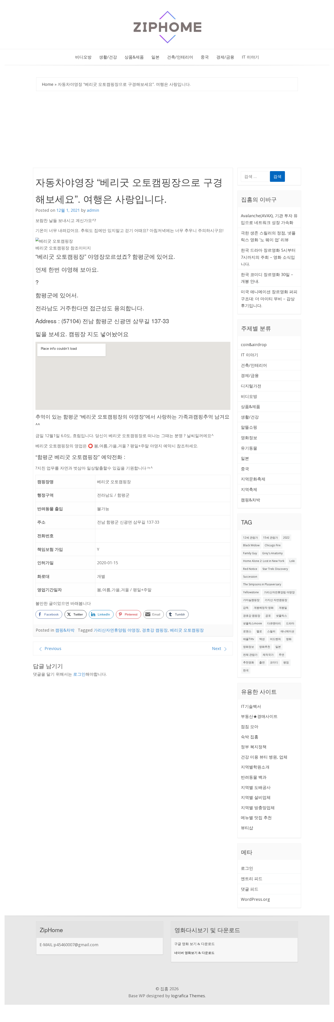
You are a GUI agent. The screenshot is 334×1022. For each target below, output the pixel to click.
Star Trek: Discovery (275, 569)
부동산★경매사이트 (259, 716)
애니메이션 (287, 631)
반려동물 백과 (254, 777)
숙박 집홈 (249, 736)
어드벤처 (275, 639)
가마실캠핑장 (251, 600)
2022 (286, 537)
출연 (262, 662)
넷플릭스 (281, 616)
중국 (205, 57)
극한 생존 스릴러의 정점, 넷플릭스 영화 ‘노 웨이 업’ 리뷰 (268, 236)
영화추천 (264, 647)
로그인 (79, 674)
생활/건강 (108, 57)
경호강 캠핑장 (155, 630)
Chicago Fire (273, 545)
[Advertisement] (167, 128)
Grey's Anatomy (272, 553)
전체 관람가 (250, 655)
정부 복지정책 (254, 746)
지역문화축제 (253, 479)
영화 (289, 639)
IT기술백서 (251, 706)
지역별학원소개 (255, 767)
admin (93, 210)
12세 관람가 (250, 537)
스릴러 (271, 631)
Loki (292, 561)
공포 (268, 616)
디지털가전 (251, 386)
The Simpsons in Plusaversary (262, 584)
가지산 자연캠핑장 (276, 600)
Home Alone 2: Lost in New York (263, 561)
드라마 (290, 623)
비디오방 (83, 57)
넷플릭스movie (252, 623)
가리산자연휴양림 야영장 (117, 630)
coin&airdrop (254, 344)
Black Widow (251, 545)
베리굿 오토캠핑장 (187, 630)
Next (216, 648)
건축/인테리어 (180, 57)
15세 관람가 (270, 537)
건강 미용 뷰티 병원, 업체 (264, 757)
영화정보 (249, 437)
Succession (250, 577)
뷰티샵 (247, 827)
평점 (286, 662)
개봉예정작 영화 (264, 608)
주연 (281, 655)
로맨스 (247, 631)
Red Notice (250, 569)
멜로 (259, 631)
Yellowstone (251, 592)
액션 (262, 639)
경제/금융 (225, 57)
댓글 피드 (249, 889)
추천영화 (248, 662)
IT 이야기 (250, 57)
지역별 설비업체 (256, 797)
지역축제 (249, 489)
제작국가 (268, 655)
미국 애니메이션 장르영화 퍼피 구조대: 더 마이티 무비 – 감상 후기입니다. (269, 298)
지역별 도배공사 (256, 787)
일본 (155, 57)
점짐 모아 (249, 726)
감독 (246, 608)
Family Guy (250, 553)
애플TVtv (248, 639)
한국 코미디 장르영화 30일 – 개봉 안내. (267, 278)
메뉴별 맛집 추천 (256, 817)
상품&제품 (134, 57)
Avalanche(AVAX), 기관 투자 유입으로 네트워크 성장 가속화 (269, 219)
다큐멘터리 (274, 623)
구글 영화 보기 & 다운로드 (194, 944)
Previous (53, 648)
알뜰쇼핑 (249, 427)
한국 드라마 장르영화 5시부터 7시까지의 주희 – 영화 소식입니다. (268, 257)
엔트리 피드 (251, 878)
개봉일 (283, 608)
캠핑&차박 (65, 630)
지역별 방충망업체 (258, 807)
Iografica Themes (188, 995)
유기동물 (249, 448)
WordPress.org (255, 899)
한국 (246, 670)
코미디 (274, 662)
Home (47, 84)
